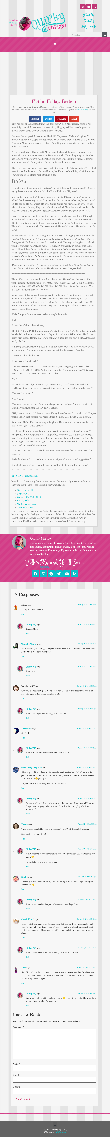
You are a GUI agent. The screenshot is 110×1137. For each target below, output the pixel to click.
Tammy (24, 824)
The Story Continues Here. (25, 475)
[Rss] (94, 6)
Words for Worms (28, 644)
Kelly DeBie (26, 728)
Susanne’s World (25, 507)
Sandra (24, 877)
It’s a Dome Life (25, 490)
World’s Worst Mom (26, 504)
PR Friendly (89, 26)
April (23, 967)
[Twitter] (59, 573)
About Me (89, 15)
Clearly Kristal (24, 500)
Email (16, 1075)
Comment (18, 1027)
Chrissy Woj (31, 624)
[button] (55, 44)
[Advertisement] (55, 74)
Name (16, 1064)
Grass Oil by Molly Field (29, 497)
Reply (23, 614)
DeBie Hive (23, 493)
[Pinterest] (83, 6)
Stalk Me (89, 20)
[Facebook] (35, 573)
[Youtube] (88, 6)
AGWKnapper (60, 1132)
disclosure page (82, 110)
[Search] (104, 34)
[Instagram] (43, 573)
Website (16, 1087)
